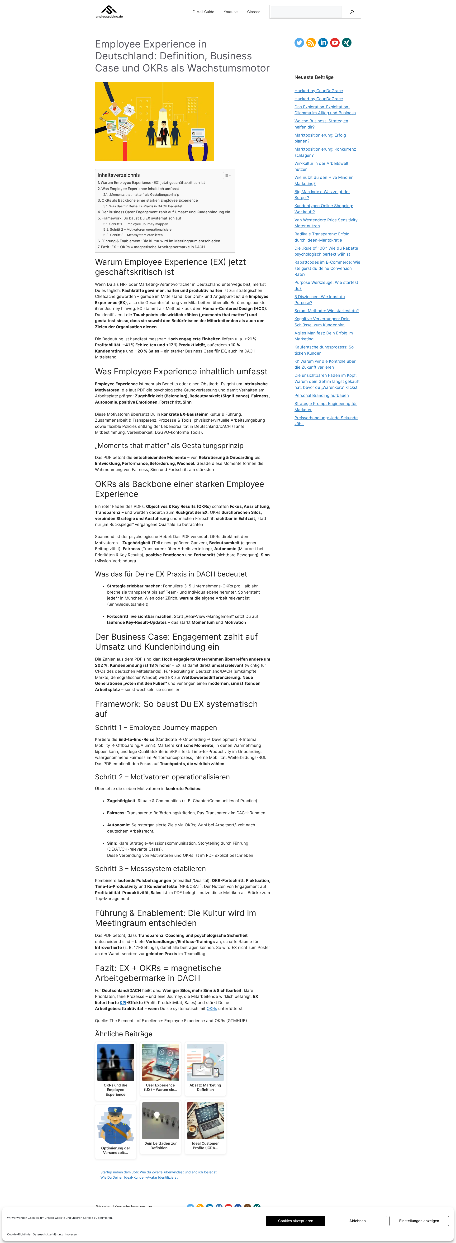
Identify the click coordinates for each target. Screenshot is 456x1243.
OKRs (212, 1008)
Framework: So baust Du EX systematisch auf (141, 218)
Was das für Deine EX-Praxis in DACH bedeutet (145, 206)
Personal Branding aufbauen (321, 395)
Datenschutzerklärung (47, 1234)
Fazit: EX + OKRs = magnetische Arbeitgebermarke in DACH (153, 247)
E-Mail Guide (203, 12)
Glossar (253, 12)
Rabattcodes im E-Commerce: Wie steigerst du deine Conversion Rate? (327, 268)
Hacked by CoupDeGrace (318, 90)
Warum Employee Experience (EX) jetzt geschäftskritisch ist (153, 182)
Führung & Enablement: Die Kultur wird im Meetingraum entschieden (160, 241)
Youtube (231, 12)
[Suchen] (352, 12)
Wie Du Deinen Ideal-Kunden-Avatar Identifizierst (139, 1177)
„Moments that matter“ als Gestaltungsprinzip (144, 194)
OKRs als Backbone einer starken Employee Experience (150, 200)
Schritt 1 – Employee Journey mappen (138, 224)
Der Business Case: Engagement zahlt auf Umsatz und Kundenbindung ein (166, 212)
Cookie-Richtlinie (18, 1234)
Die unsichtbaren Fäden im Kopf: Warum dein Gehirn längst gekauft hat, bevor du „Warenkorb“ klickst (327, 381)
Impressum (72, 1234)
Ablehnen (357, 1221)
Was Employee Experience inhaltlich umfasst (140, 188)
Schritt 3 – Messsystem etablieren (136, 235)
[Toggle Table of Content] (224, 175)
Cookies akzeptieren (295, 1221)
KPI (123, 1002)
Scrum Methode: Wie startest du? (326, 310)
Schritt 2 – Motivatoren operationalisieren (141, 229)
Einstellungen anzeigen (419, 1221)
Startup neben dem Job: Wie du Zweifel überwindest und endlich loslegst (158, 1172)
